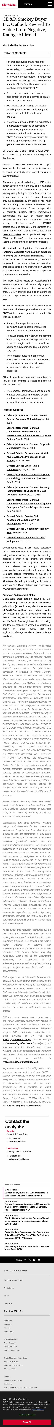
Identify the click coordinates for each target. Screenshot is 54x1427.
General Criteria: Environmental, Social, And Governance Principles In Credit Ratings (27, 457)
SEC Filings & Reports (12, 1350)
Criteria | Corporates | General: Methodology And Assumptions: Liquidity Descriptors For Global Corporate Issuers (29, 504)
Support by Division (11, 1362)
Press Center (9, 1331)
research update (12, 234)
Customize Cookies (27, 1415)
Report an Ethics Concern (13, 1365)
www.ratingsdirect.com (19, 1043)
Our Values (8, 1321)
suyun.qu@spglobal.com (17, 1142)
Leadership (8, 1384)
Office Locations (10, 1369)
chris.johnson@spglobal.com (19, 1159)
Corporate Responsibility (13, 1380)
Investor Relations (10, 1339)
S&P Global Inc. (13, 1311)
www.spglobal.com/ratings (17, 1039)
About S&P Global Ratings (13, 1280)
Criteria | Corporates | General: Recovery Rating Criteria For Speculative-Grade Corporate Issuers (28, 491)
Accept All (27, 1422)
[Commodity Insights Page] (30, 1260)
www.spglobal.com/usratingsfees (20, 1062)
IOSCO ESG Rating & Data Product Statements (20, 1387)
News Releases (9, 1343)
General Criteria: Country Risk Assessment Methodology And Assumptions (23, 520)
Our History (8, 1324)
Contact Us (8, 1303)
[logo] (9, 4)
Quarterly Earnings (11, 1347)
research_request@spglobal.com (23, 1105)
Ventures (7, 1328)
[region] (27, 1409)
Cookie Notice (38, 1410)
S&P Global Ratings (15, 1270)
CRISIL (6, 1296)
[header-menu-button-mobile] (50, 4)
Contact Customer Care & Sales (15, 1358)
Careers (7, 1377)
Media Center (9, 1288)
